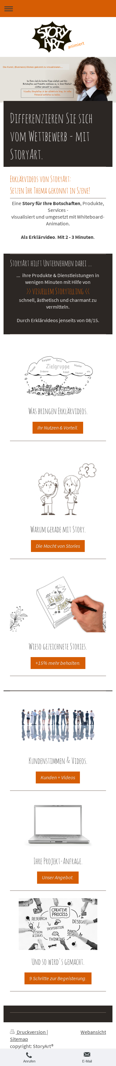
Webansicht (93, 1032)
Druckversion (31, 1032)
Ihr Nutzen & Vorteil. (57, 428)
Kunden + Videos (58, 777)
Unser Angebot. (58, 877)
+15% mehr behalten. (58, 663)
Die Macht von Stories (58, 546)
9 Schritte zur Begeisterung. (58, 978)
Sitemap (19, 1039)
